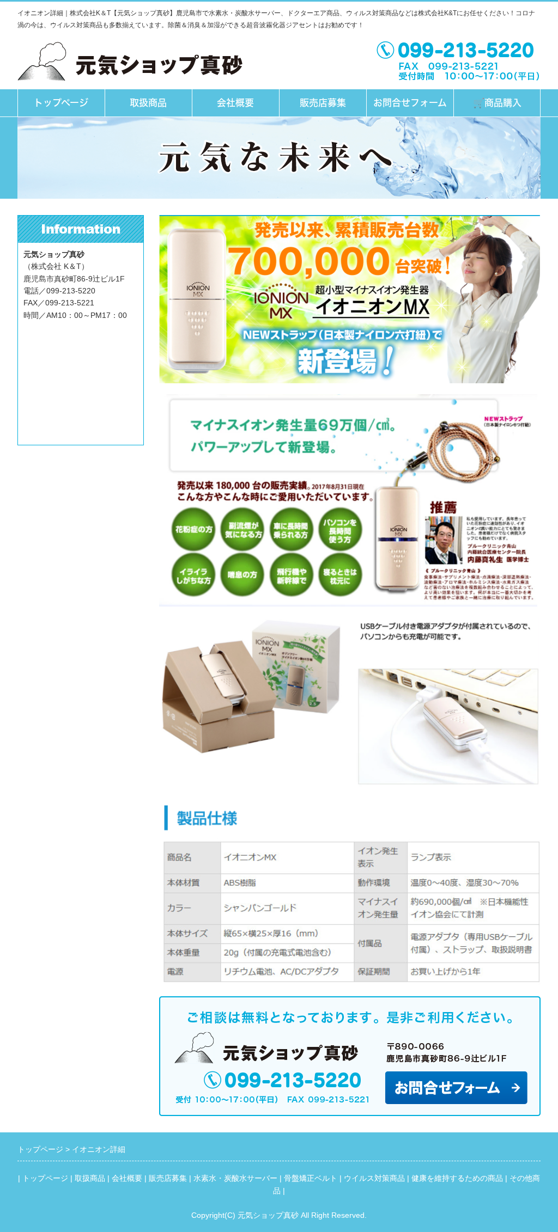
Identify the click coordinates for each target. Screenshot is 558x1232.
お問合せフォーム (410, 102)
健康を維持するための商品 (457, 1178)
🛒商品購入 (497, 102)
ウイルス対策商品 (374, 1178)
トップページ (61, 102)
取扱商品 (148, 102)
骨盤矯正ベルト (310, 1178)
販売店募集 (323, 102)
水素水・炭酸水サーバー (235, 1178)
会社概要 (235, 102)
